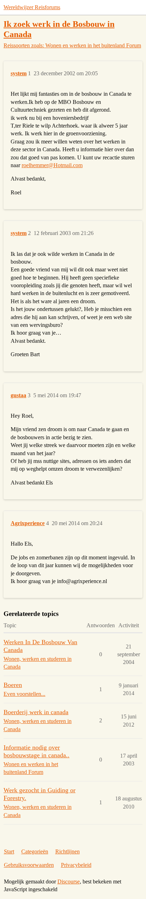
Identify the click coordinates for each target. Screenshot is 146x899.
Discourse (68, 882)
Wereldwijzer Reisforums (32, 7)
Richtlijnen (67, 851)
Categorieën (34, 851)
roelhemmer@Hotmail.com (52, 165)
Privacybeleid (76, 865)
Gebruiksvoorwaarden (29, 865)
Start (9, 851)
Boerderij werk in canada (36, 712)
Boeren (13, 684)
